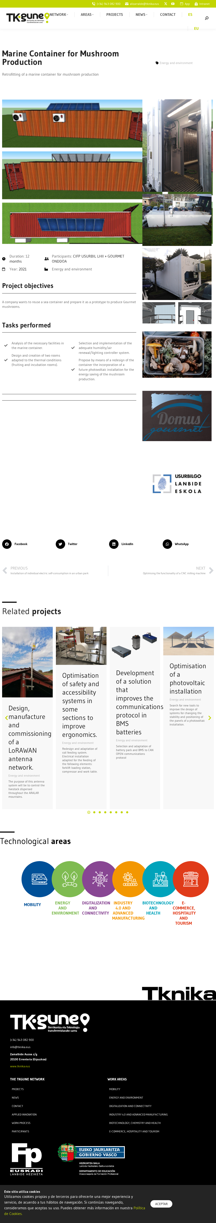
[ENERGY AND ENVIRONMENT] (70, 879)
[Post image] (27, 662)
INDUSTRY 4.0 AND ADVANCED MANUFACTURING (128, 910)
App (187, 4)
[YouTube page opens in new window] (172, 3)
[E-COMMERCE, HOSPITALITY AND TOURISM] (191, 879)
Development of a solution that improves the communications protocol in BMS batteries (139, 702)
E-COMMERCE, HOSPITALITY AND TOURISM (184, 913)
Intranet (204, 4)
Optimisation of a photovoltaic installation (188, 678)
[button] (28, 544)
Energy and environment (24, 775)
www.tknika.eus (20, 1066)
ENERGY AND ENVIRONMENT (65, 908)
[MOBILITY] (40, 879)
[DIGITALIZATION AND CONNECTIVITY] (100, 879)
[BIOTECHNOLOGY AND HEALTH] (160, 879)
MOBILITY (32, 904)
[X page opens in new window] (165, 3)
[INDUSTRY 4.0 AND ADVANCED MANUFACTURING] (130, 879)
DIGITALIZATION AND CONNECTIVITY (96, 908)
